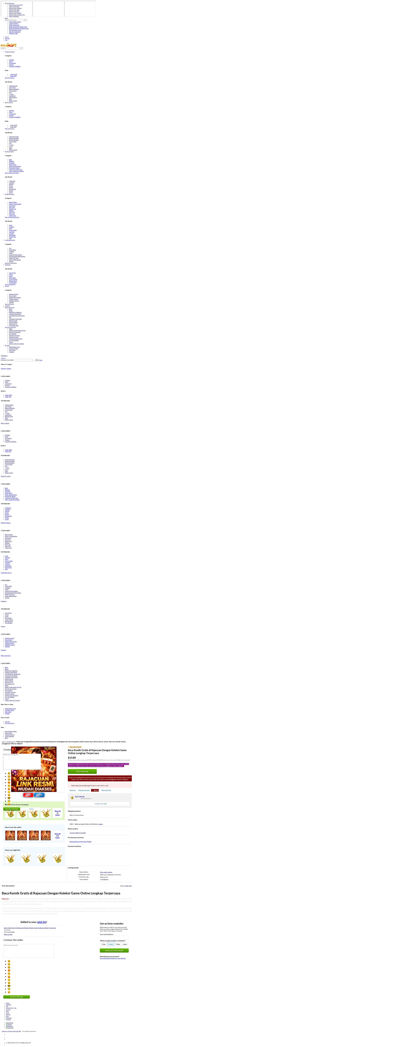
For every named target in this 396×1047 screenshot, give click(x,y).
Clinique (11, 227)
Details (100, 824)
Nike (10, 99)
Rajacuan (5, 899)
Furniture (12, 163)
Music (11, 329)
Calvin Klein (12, 91)
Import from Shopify (15, 13)
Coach (11, 274)
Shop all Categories (10, 327)
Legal (7, 1013)
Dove (10, 228)
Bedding (11, 161)
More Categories (10, 307)
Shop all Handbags (10, 284)
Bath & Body (13, 202)
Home (3, 741)
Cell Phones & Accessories (17, 315)
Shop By (7, 345)
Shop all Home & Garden (12, 173)
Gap (10, 92)
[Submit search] (25, 20)
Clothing (11, 60)
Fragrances (12, 205)
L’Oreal (11, 233)
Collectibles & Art (10, 240)
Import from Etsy (14, 11)
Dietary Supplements (15, 204)
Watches (11, 302)
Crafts (11, 253)
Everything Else (13, 325)
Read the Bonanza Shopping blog (18, 28)
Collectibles (12, 250)
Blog (6, 738)
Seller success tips (14, 25)
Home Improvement (15, 166)
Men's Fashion (9, 102)
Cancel (31, 809)
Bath (10, 159)
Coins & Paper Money (15, 255)
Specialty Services (14, 335)
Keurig (11, 187)
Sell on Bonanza (9, 3)
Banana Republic (14, 89)
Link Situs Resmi (10, 741)
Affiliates (8, 1004)
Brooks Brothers (14, 140)
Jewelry (7, 286)
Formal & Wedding (14, 66)
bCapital (8, 1019)
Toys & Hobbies (14, 340)
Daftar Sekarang (82, 771)
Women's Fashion (10, 51)
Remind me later (84, 790)
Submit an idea (13, 33)
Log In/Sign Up (9, 723)
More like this (106, 790)
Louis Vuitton (13, 279)
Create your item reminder (114, 950)
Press (7, 1016)
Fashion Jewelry (13, 294)
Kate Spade (12, 278)
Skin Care (12, 214)
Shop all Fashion (9, 78)
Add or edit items (14, 6)
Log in (7, 37)
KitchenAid (12, 189)
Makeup (11, 210)
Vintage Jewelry (13, 299)
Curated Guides (13, 348)
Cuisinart (11, 182)
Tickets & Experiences (15, 339)
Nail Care (12, 212)
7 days (118, 944)
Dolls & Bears (13, 322)
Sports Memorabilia (15, 260)
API (7, 1006)
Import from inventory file (17, 15)
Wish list (73, 790)
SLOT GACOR (79, 796)
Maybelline (12, 235)
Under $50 (13, 76)
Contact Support (9, 734)
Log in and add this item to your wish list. (113, 958)
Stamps (11, 261)
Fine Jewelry (12, 296)
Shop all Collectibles (11, 263)
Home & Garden (9, 151)
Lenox (11, 192)
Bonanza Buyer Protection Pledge (80, 841)
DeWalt (11, 184)
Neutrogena (12, 237)
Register (7, 38)
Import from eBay (14, 10)
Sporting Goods (13, 337)
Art (10, 248)
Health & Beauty (9, 194)
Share (96, 790)
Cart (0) (7, 721)
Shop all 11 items (58, 813)
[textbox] (10, 48)
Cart (6, 40)
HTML (122, 886)
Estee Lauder (13, 230)
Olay (10, 238)
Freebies (11, 352)
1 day (103, 944)
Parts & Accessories (15, 332)
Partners (8, 1014)
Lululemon (12, 96)
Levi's (11, 146)
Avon (10, 225)
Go (37, 360)
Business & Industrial (15, 312)
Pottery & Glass (13, 258)
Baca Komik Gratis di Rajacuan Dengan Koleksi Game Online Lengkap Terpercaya (30, 928)
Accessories (12, 63)
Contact (8, 1009)
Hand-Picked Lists (14, 347)
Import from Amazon (15, 8)
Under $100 (13, 74)
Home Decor (12, 164)
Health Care (12, 209)
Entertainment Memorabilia (17, 256)
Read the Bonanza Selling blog (18, 27)
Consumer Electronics (15, 319)
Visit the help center (15, 22)
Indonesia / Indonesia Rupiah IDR (11, 1031)
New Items (12, 350)
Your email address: (107, 934)
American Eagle (13, 136)
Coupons (7, 306)
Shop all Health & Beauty (12, 217)
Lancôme (11, 232)
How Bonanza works (15, 30)
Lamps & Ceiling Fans (15, 169)
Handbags (8, 265)
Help (6, 18)
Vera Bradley (13, 283)
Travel (11, 342)
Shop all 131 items (58, 836)
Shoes (10, 61)
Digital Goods (13, 320)
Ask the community (15, 32)
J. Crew (11, 94)
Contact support (13, 23)
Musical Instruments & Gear (17, 330)
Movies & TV (13, 324)
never (125, 944)
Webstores (9, 1018)
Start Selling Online (11, 731)
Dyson (11, 186)
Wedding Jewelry (14, 301)
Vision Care (12, 215)
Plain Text (128, 886)
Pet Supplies (12, 334)
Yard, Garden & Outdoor (16, 171)
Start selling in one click (16, 5)
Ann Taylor (12, 87)
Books (11, 311)
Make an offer (8, 934)
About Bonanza (9, 736)
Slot (10, 317)
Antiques (11, 251)
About (7, 1003)
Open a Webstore (14, 16)
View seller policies (106, 872)
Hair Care (12, 207)
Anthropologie (13, 86)
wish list (41, 921)
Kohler (11, 191)
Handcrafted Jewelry (15, 297)
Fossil (10, 276)
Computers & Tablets (11, 676)
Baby (10, 309)
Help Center (8, 733)
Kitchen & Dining (14, 168)
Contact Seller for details (78, 833)
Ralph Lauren (13, 101)
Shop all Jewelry (9, 304)
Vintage (11, 65)
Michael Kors (13, 97)
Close (40, 360)
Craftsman (12, 181)
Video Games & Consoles (16, 343)
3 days (110, 944)
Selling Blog (9, 1008)
